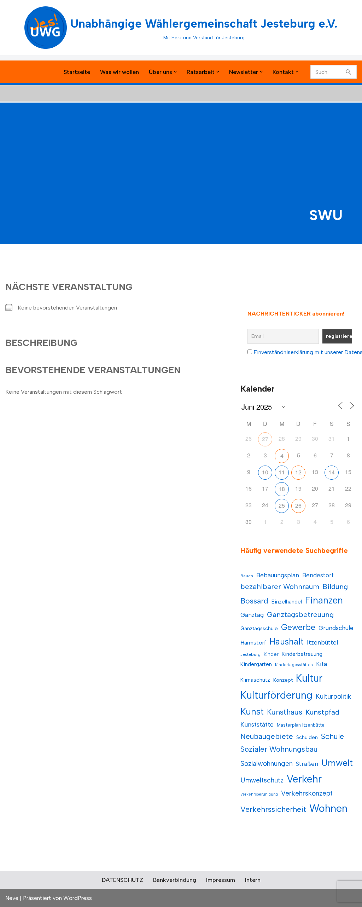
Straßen (307, 763)
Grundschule (336, 627)
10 (265, 472)
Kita (321, 664)
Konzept (283, 680)
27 (265, 439)
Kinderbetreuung (302, 654)
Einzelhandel (287, 601)
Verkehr (304, 779)
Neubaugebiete (266, 736)
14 (331, 472)
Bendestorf (318, 575)
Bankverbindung (174, 880)
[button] (175, 71)
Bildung (335, 586)
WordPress (77, 898)
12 (298, 472)
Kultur (309, 678)
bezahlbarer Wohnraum (279, 586)
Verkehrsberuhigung (259, 794)
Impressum (220, 880)
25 (282, 505)
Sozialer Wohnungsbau (278, 749)
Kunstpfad (322, 712)
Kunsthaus (284, 711)
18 (282, 489)
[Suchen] (349, 72)
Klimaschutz (255, 679)
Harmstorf (253, 642)
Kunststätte (257, 724)
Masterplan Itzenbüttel (301, 725)
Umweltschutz (262, 780)
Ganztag (252, 614)
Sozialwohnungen (266, 763)
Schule (332, 736)
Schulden (307, 737)
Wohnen (328, 808)
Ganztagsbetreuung (300, 614)
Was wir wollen (119, 72)
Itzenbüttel (322, 642)
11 (282, 472)
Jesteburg (250, 654)
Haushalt (286, 641)
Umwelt (337, 762)
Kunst (252, 711)
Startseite (77, 72)
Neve (11, 898)
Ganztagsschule (259, 628)
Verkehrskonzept (307, 793)
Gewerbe (298, 627)
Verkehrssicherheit (273, 809)
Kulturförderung (276, 695)
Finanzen (324, 600)
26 (298, 505)
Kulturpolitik (333, 696)
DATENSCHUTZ (122, 880)
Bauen (246, 575)
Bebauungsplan (277, 575)
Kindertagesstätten (294, 664)
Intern (253, 880)
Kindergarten (256, 664)
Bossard (254, 600)
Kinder (271, 654)
